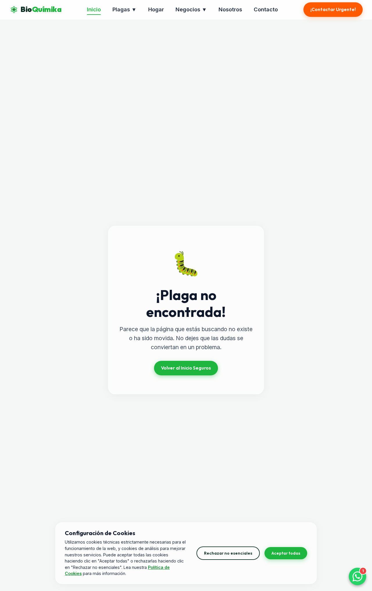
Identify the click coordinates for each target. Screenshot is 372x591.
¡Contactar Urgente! (333, 9)
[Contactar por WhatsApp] (357, 576)
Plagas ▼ (124, 9)
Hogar (156, 9)
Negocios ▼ (191, 9)
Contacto (266, 9)
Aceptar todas (285, 553)
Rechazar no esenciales (228, 553)
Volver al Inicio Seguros (186, 368)
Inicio (94, 9)
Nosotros (230, 9)
